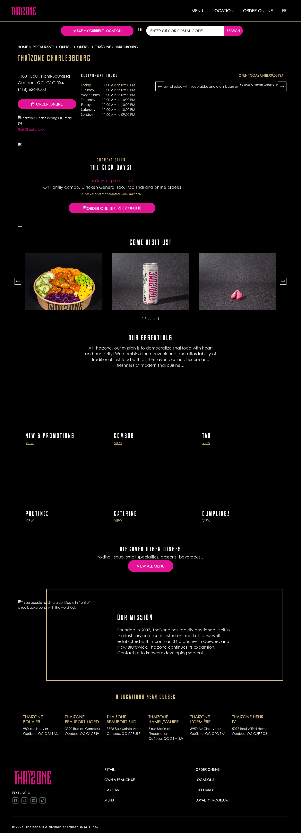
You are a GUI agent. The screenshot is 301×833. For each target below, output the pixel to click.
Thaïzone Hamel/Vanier (163, 719)
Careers (111, 790)
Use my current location (99, 30)
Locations (205, 779)
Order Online (49, 104)
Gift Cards (205, 790)
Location (223, 10)
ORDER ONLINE (258, 10)
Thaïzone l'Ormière (200, 719)
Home (23, 47)
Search (233, 30)
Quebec (65, 47)
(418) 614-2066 (36, 739)
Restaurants (43, 47)
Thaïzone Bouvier (33, 719)
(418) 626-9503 (32, 89)
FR (284, 10)
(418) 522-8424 (161, 743)
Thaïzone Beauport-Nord (82, 719)
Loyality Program (212, 800)
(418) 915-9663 (203, 739)
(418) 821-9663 (119, 739)
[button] (18, 281)
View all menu (150, 566)
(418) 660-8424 (78, 739)
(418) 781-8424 (245, 739)
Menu (109, 800)
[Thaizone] (23, 10)
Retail (109, 769)
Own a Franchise (119, 779)
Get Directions (29, 129)
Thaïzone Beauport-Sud (121, 719)
